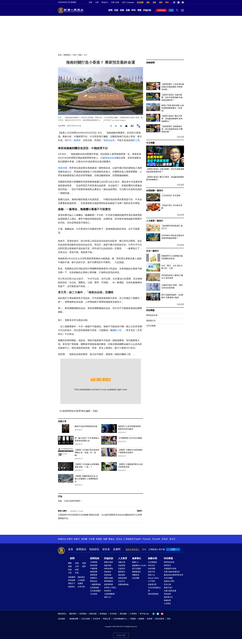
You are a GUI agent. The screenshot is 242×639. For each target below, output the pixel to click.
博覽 (139, 10)
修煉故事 (167, 600)
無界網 (149, 619)
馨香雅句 (121, 572)
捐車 (160, 2)
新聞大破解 (108, 578)
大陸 (74, 55)
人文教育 (122, 558)
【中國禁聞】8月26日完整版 (130, 438)
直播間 (116, 549)
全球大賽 (81, 587)
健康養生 (136, 558)
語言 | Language (128, 2)
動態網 (141, 619)
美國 (70, 566)
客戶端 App (144, 614)
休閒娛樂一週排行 (154, 190)
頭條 (122, 10)
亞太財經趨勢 (95, 591)
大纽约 (70, 539)
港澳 (77, 563)
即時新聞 (71, 580)
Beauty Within (153, 578)
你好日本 (151, 565)
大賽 (96, 2)
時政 (80, 55)
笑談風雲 (121, 565)
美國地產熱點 (123, 584)
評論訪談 (147, 10)
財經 (77, 570)
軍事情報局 (108, 581)
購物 (167, 2)
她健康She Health (139, 565)
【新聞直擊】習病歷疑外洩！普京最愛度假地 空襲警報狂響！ (172, 129)
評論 (70, 570)
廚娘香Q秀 (152, 584)
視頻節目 (94, 549)
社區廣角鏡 (94, 588)
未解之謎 (121, 562)
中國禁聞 (93, 569)
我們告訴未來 (152, 315)
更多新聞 (180, 215)
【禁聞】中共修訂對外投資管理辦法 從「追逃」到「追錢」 (87, 452)
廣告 (148, 2)
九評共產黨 (151, 326)
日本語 (165, 539)
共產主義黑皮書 (170, 591)
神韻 (90, 2)
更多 (169, 619)
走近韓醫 (135, 578)
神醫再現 (135, 575)
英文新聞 (140, 2)
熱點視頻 (81, 577)
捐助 (154, 2)
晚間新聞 (93, 572)
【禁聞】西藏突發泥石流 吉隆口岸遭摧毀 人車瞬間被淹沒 (86, 478)
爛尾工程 (135, 140)
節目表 (106, 549)
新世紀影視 (159, 619)
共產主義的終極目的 (172, 572)
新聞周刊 (93, 578)
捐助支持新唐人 (133, 549)
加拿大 (77, 539)
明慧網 (133, 619)
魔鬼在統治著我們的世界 (173, 575)
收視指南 (82, 614)
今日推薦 (150, 143)
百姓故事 (167, 594)
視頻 (116, 10)
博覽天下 (71, 583)
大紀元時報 (85, 619)
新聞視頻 (94, 558)
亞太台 (119, 539)
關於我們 (72, 614)
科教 (77, 573)
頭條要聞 (71, 577)
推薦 (128, 10)
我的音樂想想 (153, 594)
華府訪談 (93, 581)
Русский (156, 539)
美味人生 (151, 575)
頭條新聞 (150, 62)
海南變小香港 (88, 209)
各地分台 (104, 2)
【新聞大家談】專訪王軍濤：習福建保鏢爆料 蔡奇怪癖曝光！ (172, 118)
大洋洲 (91, 539)
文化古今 (121, 581)
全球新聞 (93, 562)
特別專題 (150, 310)
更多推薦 (180, 185)
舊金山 (111, 539)
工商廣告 (167, 603)
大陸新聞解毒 (109, 594)
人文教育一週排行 (154, 221)
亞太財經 (93, 594)
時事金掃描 (108, 569)
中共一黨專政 (74, 140)
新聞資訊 (67, 55)
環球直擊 (93, 565)
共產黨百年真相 (170, 569)
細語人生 (107, 597)
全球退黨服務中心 (120, 619)
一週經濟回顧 (95, 584)
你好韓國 (151, 569)
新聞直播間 (161, 10)
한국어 (172, 539)
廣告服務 (123, 614)
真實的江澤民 (169, 581)
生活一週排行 (152, 251)
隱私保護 (93, 614)
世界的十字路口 (110, 588)
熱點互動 (107, 565)
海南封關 (71, 148)
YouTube (183, 2)
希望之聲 (106, 619)
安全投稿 (113, 614)
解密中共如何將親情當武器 (86, 426)
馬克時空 (107, 591)
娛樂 (84, 563)
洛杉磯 (84, 539)
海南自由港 (109, 140)
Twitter (178, 2)
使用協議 (103, 614)
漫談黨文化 (151, 320)
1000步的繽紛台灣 (154, 589)
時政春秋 (107, 572)
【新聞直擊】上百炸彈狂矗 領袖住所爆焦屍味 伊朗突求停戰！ (172, 87)
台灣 (77, 566)
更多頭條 (180, 137)
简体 (117, 2)
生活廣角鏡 (152, 562)
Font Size (132, 125)
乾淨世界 (96, 619)
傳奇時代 (167, 565)
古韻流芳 (121, 569)
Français (146, 539)
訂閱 (173, 549)
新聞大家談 (108, 562)
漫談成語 (121, 575)
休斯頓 (99, 539)
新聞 (110, 10)
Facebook (174, 2)
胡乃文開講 (136, 569)
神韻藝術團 (73, 619)
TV (172, 10)
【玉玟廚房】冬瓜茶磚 (170, 195)
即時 (134, 10)
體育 (84, 566)
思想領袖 (107, 575)
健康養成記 (136, 572)
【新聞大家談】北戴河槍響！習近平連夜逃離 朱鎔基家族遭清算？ (172, 97)
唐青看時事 (108, 584)
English (137, 539)
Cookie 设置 (121, 635)
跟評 (139, 511)
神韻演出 (71, 587)
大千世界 (151, 581)
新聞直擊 (93, 575)
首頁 (60, 55)
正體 (112, 2)
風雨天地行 (168, 588)
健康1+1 (135, 562)
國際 (70, 563)
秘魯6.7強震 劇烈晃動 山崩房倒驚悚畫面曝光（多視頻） (172, 108)
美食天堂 (151, 572)
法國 (105, 539)
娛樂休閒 (152, 558)
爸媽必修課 (122, 578)
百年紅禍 (167, 584)
